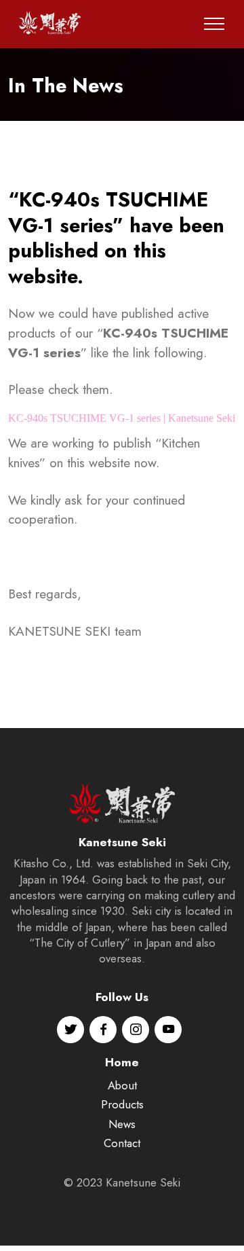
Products (122, 1104)
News (122, 1124)
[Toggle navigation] (214, 24)
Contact (122, 1143)
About (122, 1085)
